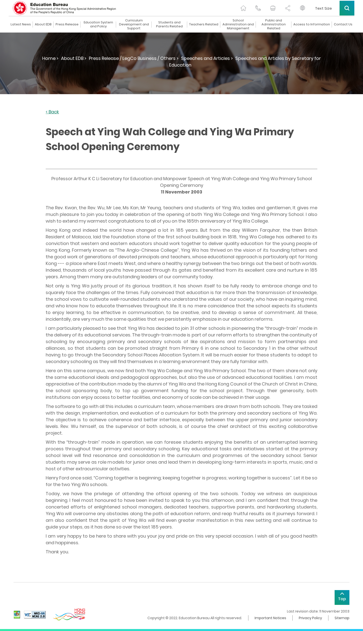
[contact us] (258, 8)
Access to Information (311, 24)
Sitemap (342, 617)
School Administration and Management (238, 24)
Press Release (67, 24)
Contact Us (343, 24)
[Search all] (347, 8)
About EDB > (73, 58)
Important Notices (270, 617)
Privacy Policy (310, 617)
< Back (52, 112)
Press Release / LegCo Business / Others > (134, 58)
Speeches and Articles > (207, 58)
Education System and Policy (98, 24)
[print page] (273, 8)
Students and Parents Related (169, 24)
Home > (50, 58)
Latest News (21, 24)
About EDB (43, 24)
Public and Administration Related (274, 24)
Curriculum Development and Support (134, 24)
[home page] (243, 8)
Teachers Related (203, 24)
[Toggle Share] (288, 8)
